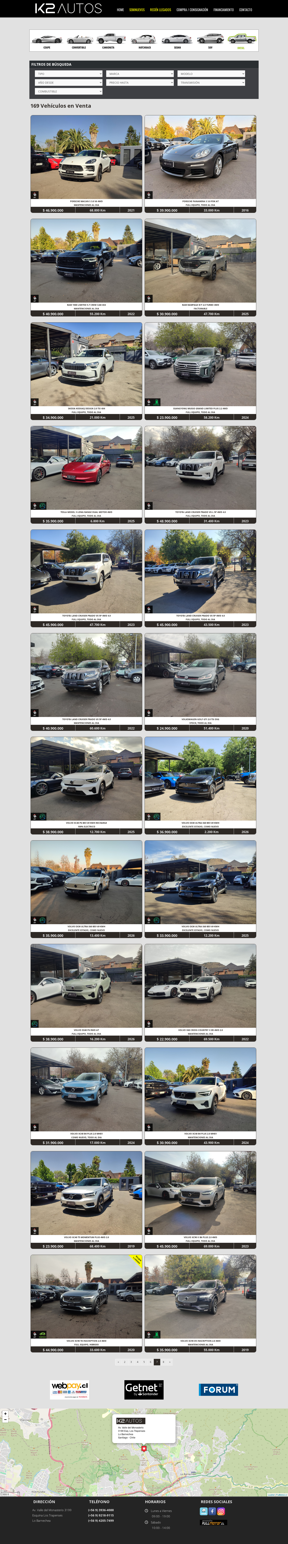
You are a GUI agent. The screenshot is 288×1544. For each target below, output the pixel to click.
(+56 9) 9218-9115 (101, 1515)
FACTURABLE (200, 308)
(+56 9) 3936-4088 (101, 1510)
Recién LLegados (160, 9)
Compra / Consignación (192, 9)
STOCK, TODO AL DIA (200, 722)
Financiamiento (224, 9)
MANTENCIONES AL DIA (86, 204)
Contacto (245, 9)
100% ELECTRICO (86, 826)
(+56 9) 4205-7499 (101, 1520)
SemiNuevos (137, 9)
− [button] (5, 1419)
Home (120, 9)
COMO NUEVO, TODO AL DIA (86, 1137)
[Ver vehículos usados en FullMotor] (213, 1522)
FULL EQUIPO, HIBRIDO (86, 1344)
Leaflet (271, 1494)
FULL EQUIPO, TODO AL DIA (200, 204)
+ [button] (5, 1413)
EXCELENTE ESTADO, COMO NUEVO (200, 826)
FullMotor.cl (281, 1494)
